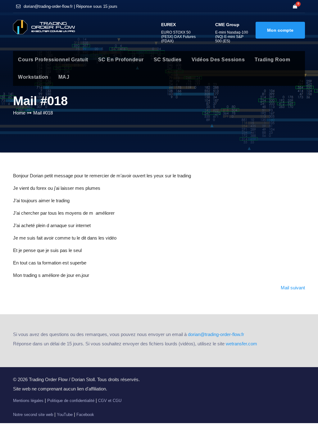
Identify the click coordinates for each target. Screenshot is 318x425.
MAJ (64, 77)
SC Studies (168, 59)
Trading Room (272, 59)
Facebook (85, 414)
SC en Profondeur (121, 59)
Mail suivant (293, 287)
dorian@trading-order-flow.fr (216, 334)
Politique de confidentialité (70, 400)
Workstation (33, 77)
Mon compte (280, 30)
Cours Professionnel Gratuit (53, 59)
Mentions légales (28, 400)
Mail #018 (43, 112)
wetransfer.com (241, 343)
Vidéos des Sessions (218, 59)
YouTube (65, 414)
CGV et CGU (109, 400)
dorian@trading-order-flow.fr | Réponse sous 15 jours (70, 6)
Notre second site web (33, 414)
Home (19, 112)
